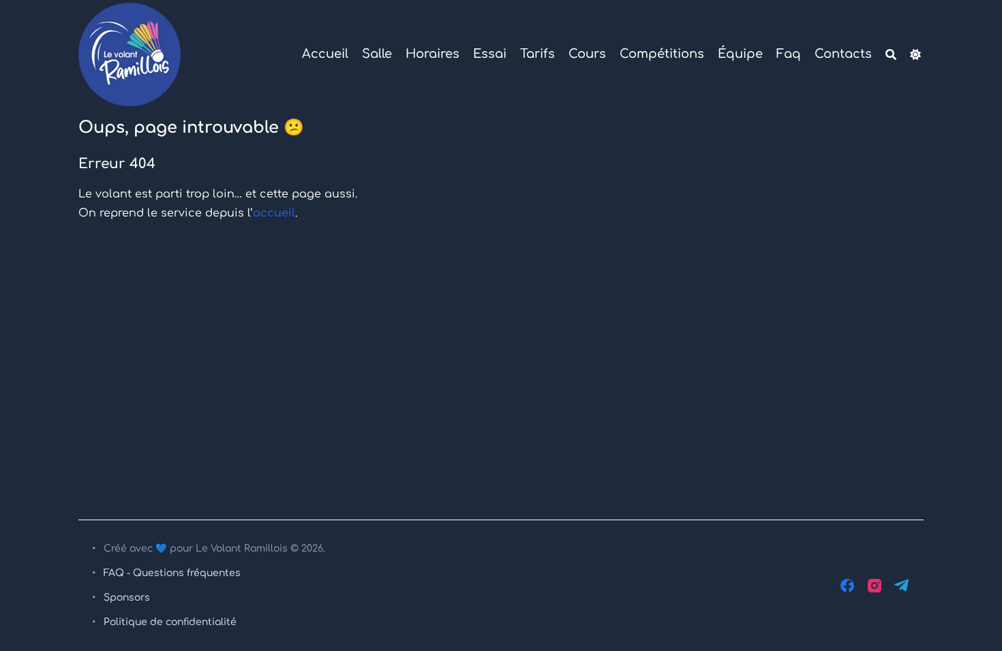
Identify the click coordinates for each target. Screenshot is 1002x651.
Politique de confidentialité (170, 622)
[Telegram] (902, 585)
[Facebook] (847, 585)
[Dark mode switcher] (915, 54)
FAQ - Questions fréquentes (172, 573)
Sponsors (127, 597)
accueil (274, 213)
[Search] (890, 54)
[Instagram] (874, 585)
